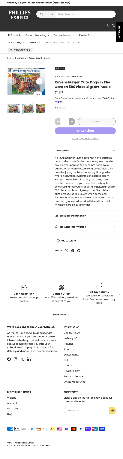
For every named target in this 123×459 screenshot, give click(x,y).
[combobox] (76, 14)
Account (12, 403)
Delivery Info (71, 338)
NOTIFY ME (119, 32)
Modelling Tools (55, 42)
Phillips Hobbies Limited (24, 443)
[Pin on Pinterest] (79, 251)
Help (66, 360)
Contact (69, 365)
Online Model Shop (74, 382)
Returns (68, 344)
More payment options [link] (85, 138)
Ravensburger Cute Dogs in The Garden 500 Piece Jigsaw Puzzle (33, 58)
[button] (114, 25)
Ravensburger (62, 76)
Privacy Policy (72, 371)
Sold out (96, 121)
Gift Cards (13, 408)
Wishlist (11, 397)
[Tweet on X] (67, 251)
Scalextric (74, 42)
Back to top (60, 314)
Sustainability (71, 354)
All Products (14, 35)
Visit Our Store (72, 333)
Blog (9, 414)
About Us (69, 349)
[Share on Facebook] (73, 251)
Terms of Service (73, 376)
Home (9, 58)
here (99, 303)
